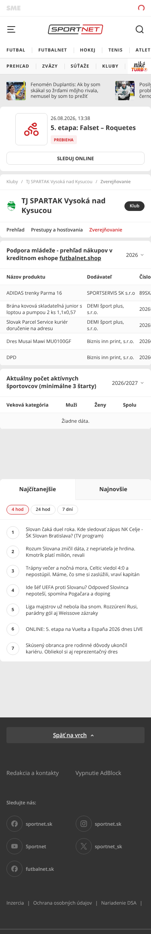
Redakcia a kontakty (32, 773)
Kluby (12, 182)
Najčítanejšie (37, 489)
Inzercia (15, 902)
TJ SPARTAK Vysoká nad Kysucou (59, 182)
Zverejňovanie (105, 229)
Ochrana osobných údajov (62, 902)
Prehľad (15, 229)
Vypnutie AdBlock (99, 773)
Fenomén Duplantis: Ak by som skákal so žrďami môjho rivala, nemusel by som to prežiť (65, 90)
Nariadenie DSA (119, 902)
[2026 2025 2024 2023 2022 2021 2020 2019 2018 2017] (135, 254)
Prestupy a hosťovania (57, 229)
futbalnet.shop (80, 258)
